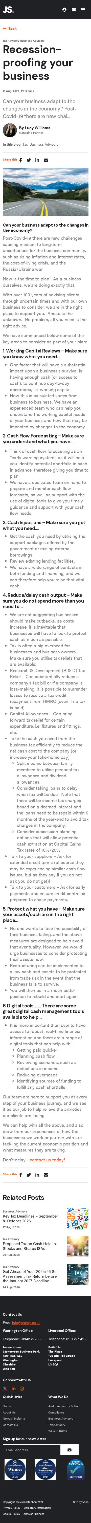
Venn (85, 1502)
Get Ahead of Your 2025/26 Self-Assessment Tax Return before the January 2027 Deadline (31, 1276)
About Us (9, 1412)
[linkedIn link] (13, 1388)
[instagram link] (22, 1388)
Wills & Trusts (57, 1430)
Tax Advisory (11, 40)
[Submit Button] (70, 1449)
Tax (25, 144)
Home (7, 1406)
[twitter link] (5, 1388)
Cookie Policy (11, 1514)
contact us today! (47, 1159)
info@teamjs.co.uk (26, 1322)
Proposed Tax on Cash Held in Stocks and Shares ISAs (29, 1246)
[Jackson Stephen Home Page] (8, 9)
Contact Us (10, 1424)
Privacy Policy (11, 1508)
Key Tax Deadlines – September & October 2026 (30, 1218)
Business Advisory (32, 40)
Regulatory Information (36, 1508)
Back (12, 28)
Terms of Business (33, 1514)
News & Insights (14, 1418)
